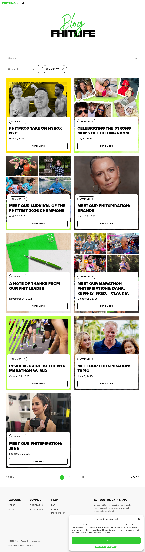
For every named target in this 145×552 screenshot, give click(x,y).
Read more (38, 146)
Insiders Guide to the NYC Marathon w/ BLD (37, 368)
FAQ (53, 505)
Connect (36, 500)
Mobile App (36, 509)
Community (18, 121)
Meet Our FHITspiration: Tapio (103, 368)
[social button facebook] (67, 543)
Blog (11, 509)
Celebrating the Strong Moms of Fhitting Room (104, 130)
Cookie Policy (100, 546)
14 (83, 477)
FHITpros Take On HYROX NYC (35, 130)
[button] (139, 519)
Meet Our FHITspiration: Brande (103, 208)
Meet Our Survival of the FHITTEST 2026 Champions (37, 208)
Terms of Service (26, 545)
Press (11, 505)
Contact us (37, 505)
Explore (14, 500)
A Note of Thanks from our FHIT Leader (34, 286)
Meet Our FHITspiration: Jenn (35, 446)
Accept (106, 540)
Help (54, 500)
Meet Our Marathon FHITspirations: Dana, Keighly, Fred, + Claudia (103, 288)
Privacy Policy (112, 546)
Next (134, 477)
